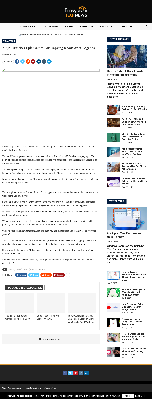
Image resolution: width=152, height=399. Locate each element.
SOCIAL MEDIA (51, 26)
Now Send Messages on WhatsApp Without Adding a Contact (133, 292)
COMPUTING (87, 26)
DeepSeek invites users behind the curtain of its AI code (134, 181)
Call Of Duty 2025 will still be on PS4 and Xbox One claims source (134, 122)
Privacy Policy (50, 388)
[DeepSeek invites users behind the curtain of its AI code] (113, 182)
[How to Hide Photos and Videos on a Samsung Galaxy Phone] (113, 352)
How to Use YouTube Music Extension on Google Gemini (132, 307)
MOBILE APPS (125, 26)
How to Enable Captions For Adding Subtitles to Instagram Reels (134, 336)
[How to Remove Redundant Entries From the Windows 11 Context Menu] (113, 275)
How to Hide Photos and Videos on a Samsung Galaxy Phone (134, 351)
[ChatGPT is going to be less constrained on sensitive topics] (113, 137)
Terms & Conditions (32, 388)
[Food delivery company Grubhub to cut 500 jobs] (113, 110)
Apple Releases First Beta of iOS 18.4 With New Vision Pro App (132, 151)
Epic (25, 269)
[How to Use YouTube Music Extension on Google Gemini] (113, 307)
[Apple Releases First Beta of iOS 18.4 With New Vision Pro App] (113, 152)
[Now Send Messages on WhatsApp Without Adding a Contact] (113, 293)
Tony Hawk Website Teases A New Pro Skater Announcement (134, 166)
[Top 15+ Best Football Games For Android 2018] (19, 303)
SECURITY (106, 26)
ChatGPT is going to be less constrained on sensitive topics (133, 137)
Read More (140, 396)
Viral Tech (9, 41)
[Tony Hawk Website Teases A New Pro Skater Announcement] (113, 167)
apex (10, 269)
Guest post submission (11, 388)
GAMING (70, 26)
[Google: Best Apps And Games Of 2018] (51, 303)
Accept (128, 396)
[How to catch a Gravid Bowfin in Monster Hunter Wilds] (127, 56)
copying (18, 269)
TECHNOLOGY (27, 26)
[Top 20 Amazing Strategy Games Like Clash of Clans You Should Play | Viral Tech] (82, 303)
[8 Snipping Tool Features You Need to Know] (127, 218)
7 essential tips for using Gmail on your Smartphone (132, 322)
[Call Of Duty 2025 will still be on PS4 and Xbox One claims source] (113, 122)
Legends (40, 269)
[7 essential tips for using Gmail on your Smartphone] (113, 322)
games (32, 269)
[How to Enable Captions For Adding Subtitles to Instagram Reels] (113, 337)
